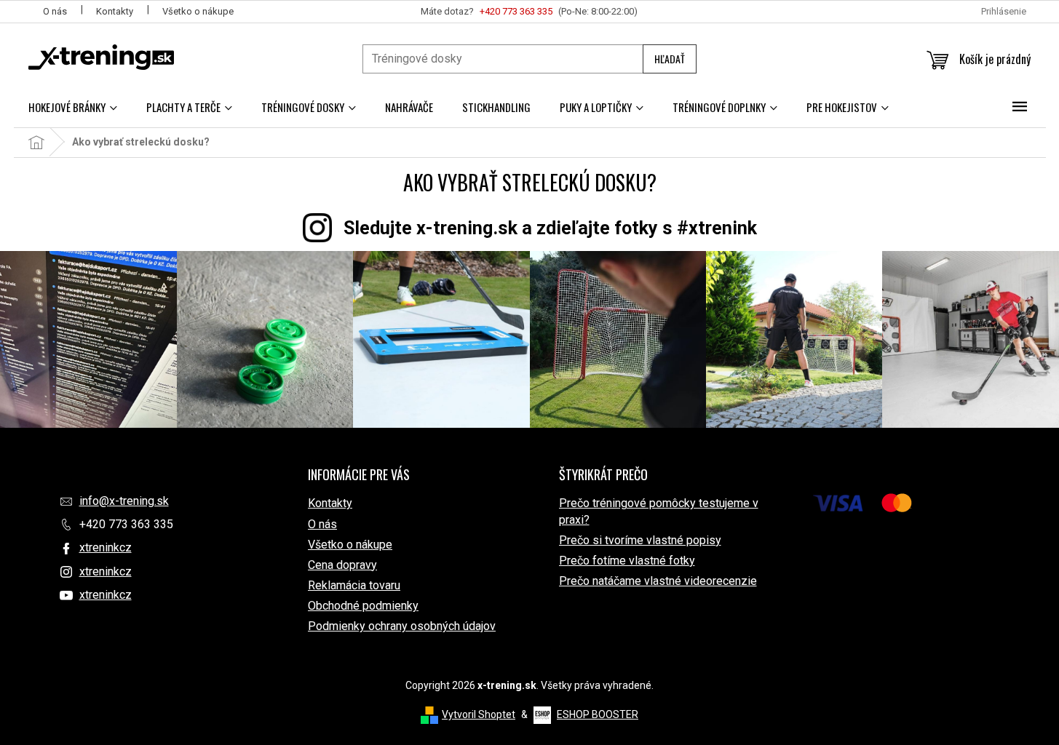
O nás (55, 11)
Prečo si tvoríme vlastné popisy (640, 540)
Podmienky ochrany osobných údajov (402, 626)
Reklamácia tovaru (354, 585)
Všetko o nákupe (198, 11)
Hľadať (669, 58)
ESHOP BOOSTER (597, 714)
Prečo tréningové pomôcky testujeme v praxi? (658, 511)
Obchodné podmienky (363, 606)
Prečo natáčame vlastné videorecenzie (658, 581)
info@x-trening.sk (124, 501)
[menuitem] (73, 107)
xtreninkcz (105, 547)
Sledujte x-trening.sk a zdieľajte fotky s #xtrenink (550, 228)
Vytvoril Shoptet (478, 714)
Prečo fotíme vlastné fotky (627, 560)
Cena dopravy (342, 565)
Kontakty (114, 11)
